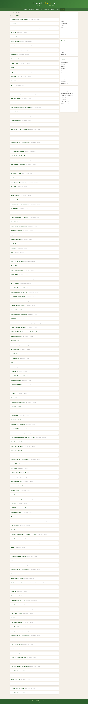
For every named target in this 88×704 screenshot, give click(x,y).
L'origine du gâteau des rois (66, 105)
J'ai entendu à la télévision (16, 230)
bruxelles (13, 552)
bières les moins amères (16, 239)
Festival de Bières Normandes (17, 560)
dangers (62, 25)
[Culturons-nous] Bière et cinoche (18, 402)
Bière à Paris (14, 604)
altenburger (13, 367)
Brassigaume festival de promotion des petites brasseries (23, 437)
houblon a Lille (14, 37)
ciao (12, 252)
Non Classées (63, 83)
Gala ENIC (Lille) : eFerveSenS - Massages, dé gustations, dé (24, 331)
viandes (62, 52)
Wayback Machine (50, 702)
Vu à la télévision (14, 208)
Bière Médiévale (14, 221)
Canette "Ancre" (14, 63)
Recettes (52, 9)
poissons (62, 50)
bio (61, 29)
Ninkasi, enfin (14, 684)
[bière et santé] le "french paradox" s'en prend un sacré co (23, 155)
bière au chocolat (14, 111)
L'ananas (62, 99)
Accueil (25, 9)
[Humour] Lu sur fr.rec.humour (18, 688)
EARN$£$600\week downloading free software (21, 662)
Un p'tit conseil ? (14, 177)
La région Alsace (64, 91)
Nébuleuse (13, 67)
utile (41, 9)
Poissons (62, 68)
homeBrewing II (14, 199)
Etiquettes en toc (14, 345)
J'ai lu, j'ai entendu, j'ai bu (16, 481)
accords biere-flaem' (15, 283)
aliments (37, 9)
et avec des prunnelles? (16, 116)
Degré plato (13, 503)
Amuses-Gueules (64, 62)
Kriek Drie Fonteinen (15, 213)
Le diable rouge (14, 538)
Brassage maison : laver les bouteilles (19, 169)
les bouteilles (13, 186)
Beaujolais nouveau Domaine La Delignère (20, 19)
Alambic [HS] (14, 265)
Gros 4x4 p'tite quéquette (16, 613)
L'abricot (62, 110)
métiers (62, 21)
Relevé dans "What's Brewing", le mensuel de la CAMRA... (23, 534)
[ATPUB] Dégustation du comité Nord (19, 508)
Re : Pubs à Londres (15, 23)
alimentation (31, 9)
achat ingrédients (14, 631)
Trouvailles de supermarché (17, 578)
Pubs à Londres (14, 274)
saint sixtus (13, 591)
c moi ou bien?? (14, 455)
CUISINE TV (63, 108)
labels (62, 27)
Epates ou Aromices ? (15, 433)
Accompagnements (64, 74)
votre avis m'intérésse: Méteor (17, 261)
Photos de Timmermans (16, 81)
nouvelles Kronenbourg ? (16, 450)
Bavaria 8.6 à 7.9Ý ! (15, 679)
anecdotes (63, 33)
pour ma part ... (14, 587)
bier (12, 138)
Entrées (62, 64)
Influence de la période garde (17, 270)
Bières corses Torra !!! (16, 675)
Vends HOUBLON (15, 389)
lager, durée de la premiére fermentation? (20, 129)
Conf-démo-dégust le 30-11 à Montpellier (19, 217)
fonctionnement (64, 23)
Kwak (12, 574)
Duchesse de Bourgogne (16, 397)
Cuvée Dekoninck (14, 415)
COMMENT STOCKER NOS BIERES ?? (20, 666)
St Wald (12, 547)
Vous (62, 17)
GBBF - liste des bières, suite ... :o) (18, 657)
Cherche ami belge (15, 525)
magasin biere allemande (16, 640)
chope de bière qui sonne (16, 512)
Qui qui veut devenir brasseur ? (17, 446)
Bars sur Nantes (14, 54)
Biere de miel (14, 468)
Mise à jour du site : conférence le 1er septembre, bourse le (23, 582)
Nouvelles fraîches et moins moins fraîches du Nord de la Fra (24, 521)
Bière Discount (14, 50)
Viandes (62, 72)
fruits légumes (63, 54)
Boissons (62, 43)
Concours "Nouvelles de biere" (17, 305)
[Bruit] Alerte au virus (16, 120)
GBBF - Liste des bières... (16, 644)
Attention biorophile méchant (17, 279)
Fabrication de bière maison (17, 626)
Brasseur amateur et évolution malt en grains (20, 323)
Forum (62, 9)
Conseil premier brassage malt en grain (19, 133)
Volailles (62, 70)
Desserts (62, 79)
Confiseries (63, 81)
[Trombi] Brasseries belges (16, 499)
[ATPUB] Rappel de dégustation (18, 424)
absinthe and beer (15, 301)
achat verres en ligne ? (16, 98)
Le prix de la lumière (15, 235)
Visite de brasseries (15, 349)
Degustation (13, 371)
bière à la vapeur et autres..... (17, 494)
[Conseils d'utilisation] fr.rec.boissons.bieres (20, 28)
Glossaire (57, 9)
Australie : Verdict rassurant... (17, 257)
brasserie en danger (15, 340)
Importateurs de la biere (16, 72)
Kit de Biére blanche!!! (16, 160)
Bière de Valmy (14, 565)
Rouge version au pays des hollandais (19, 226)
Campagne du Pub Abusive (16, 384)
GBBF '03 (13, 618)
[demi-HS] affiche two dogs (16, 353)
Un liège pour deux (15, 428)
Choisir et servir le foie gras (66, 95)
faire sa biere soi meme (16, 41)
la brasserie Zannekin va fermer (18, 464)
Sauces (62, 77)
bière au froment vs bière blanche (18, 164)
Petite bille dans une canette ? (17, 45)
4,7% (12, 85)
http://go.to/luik (14, 89)
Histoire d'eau (14, 243)
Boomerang (13, 318)
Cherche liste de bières (16, 380)
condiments (63, 45)
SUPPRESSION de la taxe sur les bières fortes (21, 107)
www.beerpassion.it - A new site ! (18, 151)
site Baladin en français (16, 653)
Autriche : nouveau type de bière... (18, 94)
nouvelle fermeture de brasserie (17, 125)
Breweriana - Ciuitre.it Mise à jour (18, 556)
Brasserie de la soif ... (15, 76)
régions (62, 36)
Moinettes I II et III (15, 490)
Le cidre (62, 97)
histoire (62, 31)
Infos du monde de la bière (16, 622)
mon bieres (13, 32)
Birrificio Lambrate (15, 648)
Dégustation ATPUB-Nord (16, 336)
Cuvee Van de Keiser (15, 411)
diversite (62, 19)
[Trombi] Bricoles (15, 358)
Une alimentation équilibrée (66, 93)
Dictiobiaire (13, 393)
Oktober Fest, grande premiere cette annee (20, 472)
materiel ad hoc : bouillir (16, 173)
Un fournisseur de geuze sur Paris (18, 296)
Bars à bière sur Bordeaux (16, 59)
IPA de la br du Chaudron (16, 419)
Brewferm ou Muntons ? (16, 191)
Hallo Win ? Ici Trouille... (65, 103)
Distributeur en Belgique (16, 406)
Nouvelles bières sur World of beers (18, 600)
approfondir (47, 9)
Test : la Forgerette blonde (16, 596)
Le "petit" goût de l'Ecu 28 (16, 441)
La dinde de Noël (64, 101)
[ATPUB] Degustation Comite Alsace (19, 314)
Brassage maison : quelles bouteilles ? (19, 182)
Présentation (13, 248)
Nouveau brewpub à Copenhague (18, 486)
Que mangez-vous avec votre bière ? (18, 327)
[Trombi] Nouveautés (15, 530)
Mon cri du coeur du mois (16, 609)
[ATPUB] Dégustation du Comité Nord (19, 292)
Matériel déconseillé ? (15, 195)
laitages (62, 48)
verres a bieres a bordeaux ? (17, 103)
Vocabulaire (13, 477)
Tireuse (12, 516)
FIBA (12, 362)
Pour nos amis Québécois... (16, 147)
